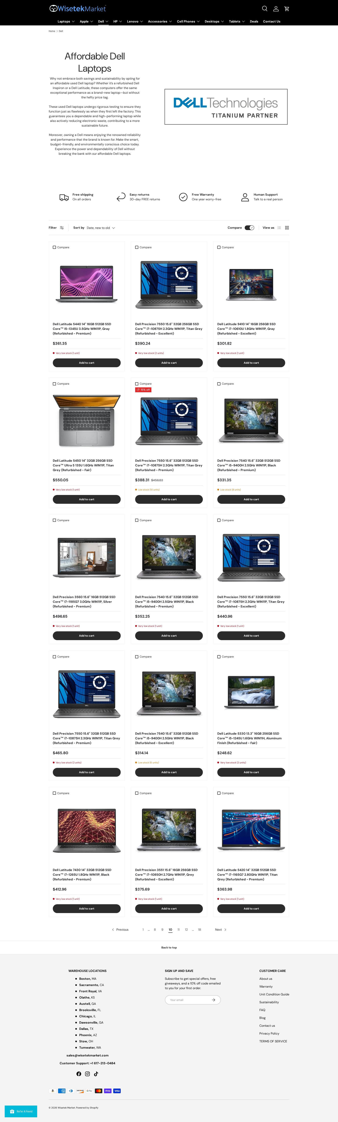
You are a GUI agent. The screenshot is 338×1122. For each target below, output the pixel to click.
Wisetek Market (66, 1107)
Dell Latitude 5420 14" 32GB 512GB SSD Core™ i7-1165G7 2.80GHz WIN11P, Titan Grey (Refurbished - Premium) (247, 874)
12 (186, 930)
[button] (287, 8)
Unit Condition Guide (274, 994)
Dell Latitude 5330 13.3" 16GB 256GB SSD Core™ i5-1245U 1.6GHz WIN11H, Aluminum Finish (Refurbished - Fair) (249, 738)
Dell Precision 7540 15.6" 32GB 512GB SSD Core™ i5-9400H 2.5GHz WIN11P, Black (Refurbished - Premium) (248, 465)
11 (179, 930)
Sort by (78, 228)
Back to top (169, 947)
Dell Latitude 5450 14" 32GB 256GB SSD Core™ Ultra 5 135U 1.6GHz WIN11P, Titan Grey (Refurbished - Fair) (83, 465)
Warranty (266, 986)
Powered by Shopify (87, 1107)
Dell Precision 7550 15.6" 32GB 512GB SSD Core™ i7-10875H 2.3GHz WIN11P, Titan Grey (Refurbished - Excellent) (251, 601)
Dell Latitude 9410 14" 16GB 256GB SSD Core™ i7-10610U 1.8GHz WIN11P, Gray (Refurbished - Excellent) (246, 329)
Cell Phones (186, 21)
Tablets (234, 21)
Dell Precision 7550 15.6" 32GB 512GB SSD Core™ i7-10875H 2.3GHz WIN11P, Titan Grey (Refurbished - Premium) (168, 465)
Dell (101, 21)
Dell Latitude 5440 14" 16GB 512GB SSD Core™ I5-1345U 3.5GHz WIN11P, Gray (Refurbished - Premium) (82, 329)
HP (115, 21)
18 (199, 930)
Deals (254, 21)
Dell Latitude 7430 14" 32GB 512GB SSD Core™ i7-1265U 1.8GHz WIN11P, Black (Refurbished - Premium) (82, 874)
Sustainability (269, 1002)
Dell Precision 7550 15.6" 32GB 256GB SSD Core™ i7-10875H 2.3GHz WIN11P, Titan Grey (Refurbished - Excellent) (168, 329)
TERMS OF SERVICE (273, 1041)
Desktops (212, 21)
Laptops (64, 21)
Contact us (267, 1026)
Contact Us (271, 21)
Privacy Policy (269, 1033)
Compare (235, 228)
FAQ (262, 1010)
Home (52, 31)
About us (265, 979)
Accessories (157, 21)
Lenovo (132, 21)
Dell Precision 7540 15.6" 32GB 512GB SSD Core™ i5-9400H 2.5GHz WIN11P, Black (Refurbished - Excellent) (166, 738)
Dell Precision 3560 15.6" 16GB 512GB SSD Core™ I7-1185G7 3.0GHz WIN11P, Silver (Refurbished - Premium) (84, 601)
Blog (262, 1018)
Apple (84, 21)
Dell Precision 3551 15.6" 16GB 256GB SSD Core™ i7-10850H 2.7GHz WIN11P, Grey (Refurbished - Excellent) (166, 874)
